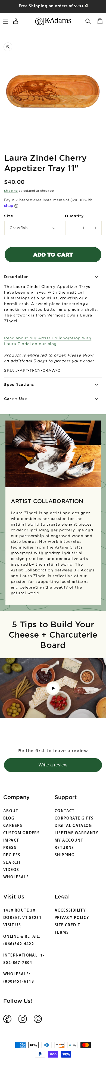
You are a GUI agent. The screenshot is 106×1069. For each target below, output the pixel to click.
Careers (13, 826)
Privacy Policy (72, 918)
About (10, 811)
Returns (64, 848)
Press (9, 848)
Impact (11, 841)
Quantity (74, 216)
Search (11, 863)
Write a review (53, 765)
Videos (11, 870)
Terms (62, 933)
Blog (9, 819)
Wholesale (16, 877)
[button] (88, 21)
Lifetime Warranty (77, 833)
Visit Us (12, 925)
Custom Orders (21, 833)
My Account (69, 841)
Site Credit (67, 925)
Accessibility (70, 911)
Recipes (12, 855)
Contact (65, 811)
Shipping (11, 190)
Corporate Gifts (74, 819)
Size (8, 216)
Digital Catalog (73, 826)
